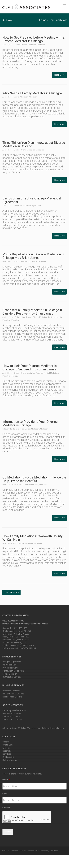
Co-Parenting (24, 261)
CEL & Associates (11, 851)
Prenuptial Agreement (32, 206)
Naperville (6, 751)
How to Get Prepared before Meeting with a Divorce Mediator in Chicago (33, 39)
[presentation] (26, 817)
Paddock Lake (8, 757)
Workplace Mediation (11, 691)
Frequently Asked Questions (14, 710)
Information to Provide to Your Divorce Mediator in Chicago (30, 423)
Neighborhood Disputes (12, 697)
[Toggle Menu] (64, 5)
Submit (7, 832)
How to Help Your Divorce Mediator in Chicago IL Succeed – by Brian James (29, 367)
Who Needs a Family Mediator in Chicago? (32, 93)
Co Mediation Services (11, 677)
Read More (59, 75)
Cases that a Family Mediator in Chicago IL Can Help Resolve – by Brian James (32, 311)
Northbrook (7, 754)
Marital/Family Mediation (13, 671)
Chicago (5, 742)
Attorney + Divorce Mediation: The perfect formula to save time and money (33, 728)
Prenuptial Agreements (11, 662)
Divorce (18, 45)
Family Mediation (9, 674)
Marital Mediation (21, 97)
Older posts (11, 592)
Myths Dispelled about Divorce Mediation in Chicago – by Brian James (33, 256)
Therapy (14, 376)
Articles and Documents (12, 719)
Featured (52, 317)
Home (42, 20)
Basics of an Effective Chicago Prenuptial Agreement (31, 200)
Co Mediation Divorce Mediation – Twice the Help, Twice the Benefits (34, 479)
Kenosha (6, 748)
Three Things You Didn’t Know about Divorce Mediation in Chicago (33, 144)
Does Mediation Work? (11, 713)
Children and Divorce (11, 716)
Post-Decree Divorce (10, 668)
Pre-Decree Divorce (9, 665)
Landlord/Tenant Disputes (13, 694)
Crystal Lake (7, 745)
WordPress (53, 851)
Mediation (41, 45)
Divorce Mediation (29, 45)
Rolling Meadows (9, 760)
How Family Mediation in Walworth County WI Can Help (32, 538)
